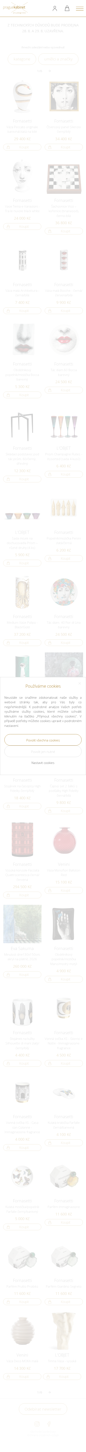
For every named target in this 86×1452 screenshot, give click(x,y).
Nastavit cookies (43, 763)
